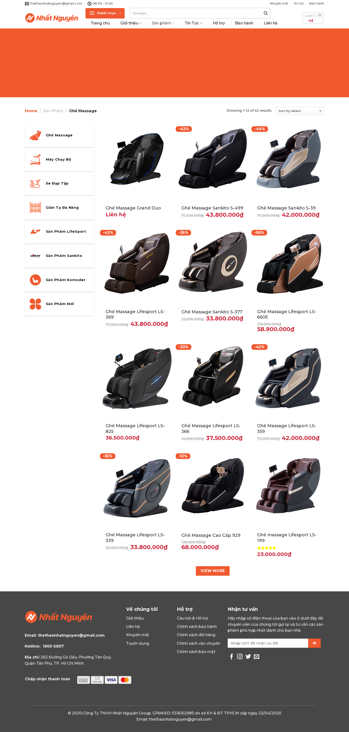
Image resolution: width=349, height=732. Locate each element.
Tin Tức (298, 3)
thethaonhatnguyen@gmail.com (71, 635)
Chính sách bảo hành (197, 626)
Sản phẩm (161, 23)
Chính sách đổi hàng (196, 635)
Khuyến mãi (279, 3)
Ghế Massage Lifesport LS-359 (286, 428)
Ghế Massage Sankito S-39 (286, 208)
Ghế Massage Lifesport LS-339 (135, 537)
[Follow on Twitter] (248, 657)
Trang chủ (100, 23)
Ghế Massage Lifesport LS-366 (211, 428)
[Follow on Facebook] (231, 657)
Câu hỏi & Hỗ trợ (192, 618)
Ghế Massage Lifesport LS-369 (135, 314)
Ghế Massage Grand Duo (133, 208)
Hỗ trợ (219, 23)
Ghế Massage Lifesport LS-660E (286, 314)
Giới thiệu (129, 23)
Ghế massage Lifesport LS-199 (286, 537)
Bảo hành (316, 3)
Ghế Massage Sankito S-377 (211, 312)
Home (31, 110)
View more (213, 571)
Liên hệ (271, 23)
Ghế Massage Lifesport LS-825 (135, 428)
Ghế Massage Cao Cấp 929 (211, 535)
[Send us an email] (256, 657)
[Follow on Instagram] (240, 657)
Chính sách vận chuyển (198, 643)
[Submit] (266, 13)
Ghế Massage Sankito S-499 (212, 208)
